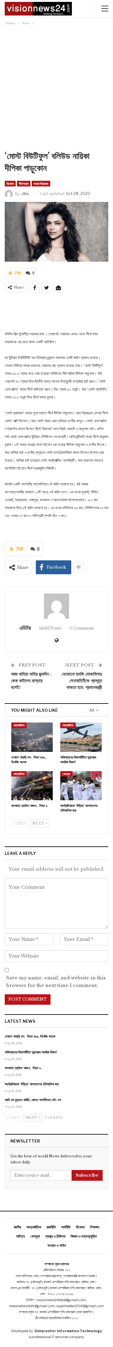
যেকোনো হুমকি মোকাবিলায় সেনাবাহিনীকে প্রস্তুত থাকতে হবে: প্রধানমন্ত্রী (82, 680)
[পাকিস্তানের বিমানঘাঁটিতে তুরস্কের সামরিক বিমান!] (81, 737)
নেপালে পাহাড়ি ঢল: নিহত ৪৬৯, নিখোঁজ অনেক (30, 1036)
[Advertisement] (56, 87)
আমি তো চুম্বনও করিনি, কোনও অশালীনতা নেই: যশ (33, 1100)
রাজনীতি (51, 1227)
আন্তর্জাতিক (18, 725)
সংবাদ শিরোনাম (41, 184)
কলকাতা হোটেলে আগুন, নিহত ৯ (23, 1068)
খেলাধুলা (66, 774)
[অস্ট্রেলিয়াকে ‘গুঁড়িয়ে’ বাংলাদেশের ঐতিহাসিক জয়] (81, 785)
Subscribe (87, 1175)
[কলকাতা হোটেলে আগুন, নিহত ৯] (32, 785)
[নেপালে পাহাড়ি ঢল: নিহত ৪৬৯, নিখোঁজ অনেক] (32, 737)
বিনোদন (10, 184)
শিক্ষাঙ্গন (94, 1227)
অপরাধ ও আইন (56, 1245)
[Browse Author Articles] (56, 606)
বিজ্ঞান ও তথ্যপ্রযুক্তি (84, 1236)
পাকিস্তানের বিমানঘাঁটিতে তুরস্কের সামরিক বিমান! (31, 1052)
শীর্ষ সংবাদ (24, 184)
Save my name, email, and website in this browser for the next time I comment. (56, 981)
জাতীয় (17, 1227)
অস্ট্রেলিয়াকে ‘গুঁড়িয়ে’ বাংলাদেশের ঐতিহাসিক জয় (32, 1084)
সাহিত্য (20, 1236)
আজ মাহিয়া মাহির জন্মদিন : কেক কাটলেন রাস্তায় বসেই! (31, 680)
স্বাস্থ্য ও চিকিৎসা (55, 1236)
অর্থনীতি (66, 1227)
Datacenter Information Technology (68, 1331)
